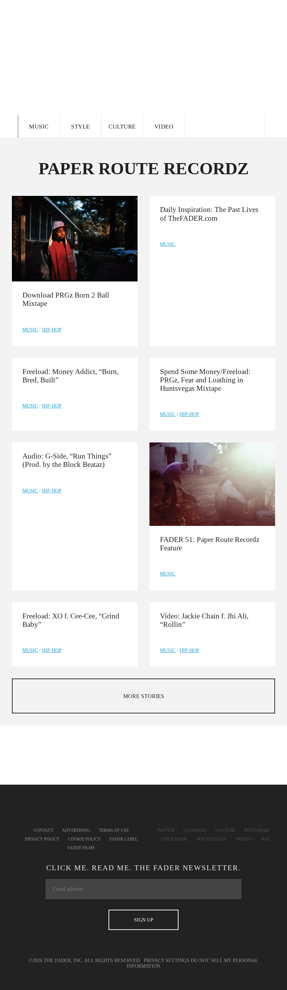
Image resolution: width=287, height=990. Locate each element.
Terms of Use (114, 830)
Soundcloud (211, 839)
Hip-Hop (52, 329)
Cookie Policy (84, 839)
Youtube (225, 830)
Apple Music (174, 839)
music (30, 329)
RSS (265, 839)
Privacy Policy (42, 839)
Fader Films (81, 847)
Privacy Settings (166, 960)
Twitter (166, 830)
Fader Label (124, 839)
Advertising (76, 830)
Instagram (256, 830)
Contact (43, 830)
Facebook (194, 830)
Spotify (244, 839)
